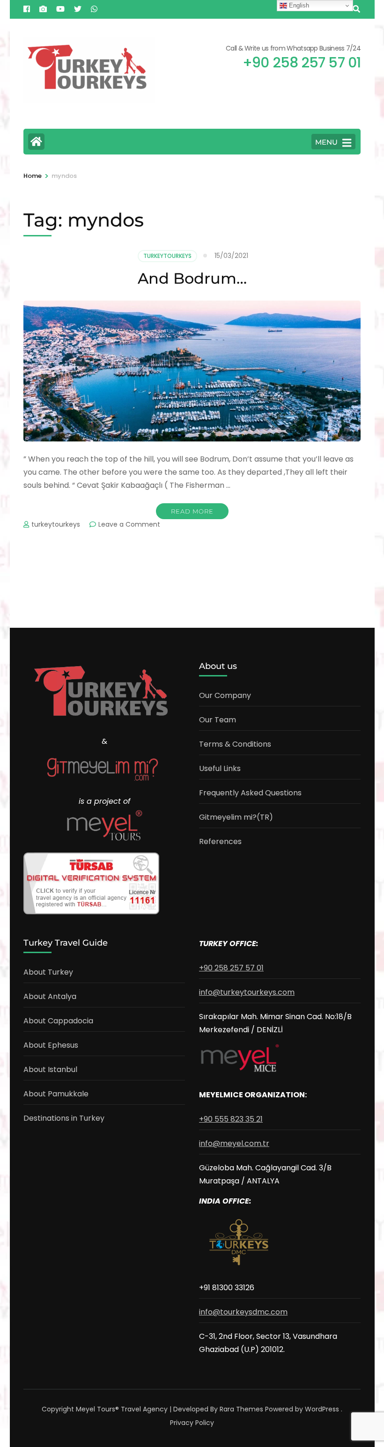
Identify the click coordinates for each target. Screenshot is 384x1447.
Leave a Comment (129, 524)
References (220, 841)
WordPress (322, 1409)
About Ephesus (50, 1045)
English (298, 5)
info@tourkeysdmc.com (243, 1312)
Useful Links (220, 768)
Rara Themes (241, 1409)
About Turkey (48, 972)
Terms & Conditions (235, 744)
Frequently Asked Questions (250, 792)
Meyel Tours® (98, 1409)
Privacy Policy (192, 1422)
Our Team (217, 719)
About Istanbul (50, 1069)
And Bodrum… (192, 278)
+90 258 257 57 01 (231, 967)
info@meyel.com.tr (234, 1143)
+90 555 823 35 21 (231, 1119)
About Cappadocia (58, 1020)
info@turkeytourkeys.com (247, 992)
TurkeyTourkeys (167, 256)
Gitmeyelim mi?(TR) (236, 817)
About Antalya (49, 996)
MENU (326, 142)
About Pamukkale (56, 1093)
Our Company (225, 695)
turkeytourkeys (55, 524)
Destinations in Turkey (63, 1118)
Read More (192, 511)
